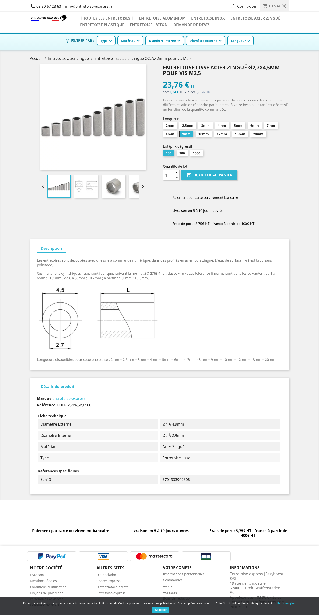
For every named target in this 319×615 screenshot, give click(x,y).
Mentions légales (43, 581)
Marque (44, 398)
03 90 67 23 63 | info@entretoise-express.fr (71, 6)
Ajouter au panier (209, 175)
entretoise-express (68, 398)
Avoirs (168, 586)
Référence (46, 405)
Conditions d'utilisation (48, 587)
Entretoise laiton (149, 24)
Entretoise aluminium (162, 18)
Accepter (161, 609)
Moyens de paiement (46, 593)
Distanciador (106, 574)
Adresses (170, 592)
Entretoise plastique (102, 24)
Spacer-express (108, 581)
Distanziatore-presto (112, 587)
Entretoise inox (208, 18)
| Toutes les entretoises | (106, 18)
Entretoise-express (111, 593)
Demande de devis (191, 24)
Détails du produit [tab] (57, 386)
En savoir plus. (286, 603)
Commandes (173, 580)
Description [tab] (51, 248)
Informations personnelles (184, 574)
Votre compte (177, 567)
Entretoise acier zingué (255, 18)
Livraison (37, 574)
